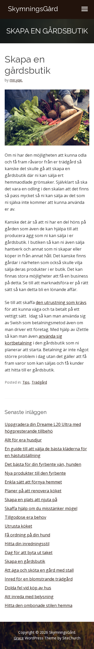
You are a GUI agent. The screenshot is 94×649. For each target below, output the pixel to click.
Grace (19, 638)
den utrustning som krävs (61, 302)
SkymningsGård (33, 9)
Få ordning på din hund (27, 535)
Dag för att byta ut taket (28, 552)
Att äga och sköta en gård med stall (39, 570)
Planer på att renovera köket (33, 491)
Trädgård (39, 382)
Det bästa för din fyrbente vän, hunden (43, 464)
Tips (26, 382)
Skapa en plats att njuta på (31, 499)
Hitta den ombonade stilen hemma (38, 605)
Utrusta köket (18, 526)
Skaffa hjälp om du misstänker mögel (41, 508)
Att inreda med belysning (29, 596)
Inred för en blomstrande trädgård (39, 579)
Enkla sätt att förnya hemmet (33, 482)
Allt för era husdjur (23, 440)
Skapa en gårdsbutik (25, 561)
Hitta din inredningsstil (27, 544)
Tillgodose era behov (25, 517)
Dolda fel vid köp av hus (28, 588)
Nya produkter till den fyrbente (35, 473)
